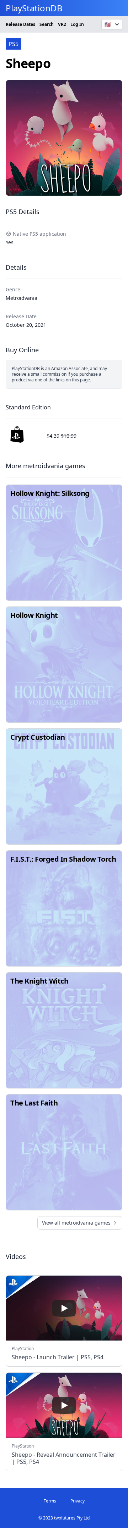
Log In (77, 24)
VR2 (62, 24)
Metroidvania (21, 298)
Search (46, 24)
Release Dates (20, 24)
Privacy (77, 1501)
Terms (50, 1501)
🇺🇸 (108, 24)
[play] (64, 1308)
